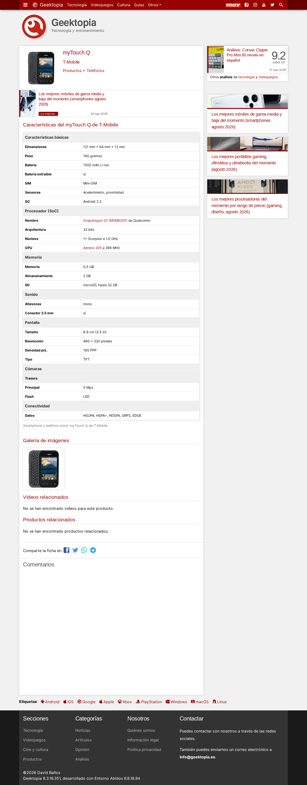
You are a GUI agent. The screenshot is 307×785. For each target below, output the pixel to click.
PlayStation (151, 701)
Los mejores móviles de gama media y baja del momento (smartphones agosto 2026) (72, 99)
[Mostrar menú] (26, 5)
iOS (70, 701)
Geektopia (50, 5)
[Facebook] (247, 4)
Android (52, 701)
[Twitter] (273, 4)
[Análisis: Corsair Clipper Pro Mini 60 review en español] (215, 59)
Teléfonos (95, 70)
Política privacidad (144, 749)
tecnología (246, 77)
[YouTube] (264, 4)
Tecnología (77, 4)
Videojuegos (102, 4)
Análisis (82, 759)
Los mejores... (48, 113)
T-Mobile (71, 62)
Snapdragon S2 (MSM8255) (105, 220)
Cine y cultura (35, 749)
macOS (202, 701)
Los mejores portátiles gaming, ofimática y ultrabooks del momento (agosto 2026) (244, 163)
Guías (139, 4)
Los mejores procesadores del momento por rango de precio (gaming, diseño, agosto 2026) (247, 205)
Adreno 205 (92, 248)
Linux (222, 701)
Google (88, 701)
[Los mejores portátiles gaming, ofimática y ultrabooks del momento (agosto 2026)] (247, 143)
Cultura (123, 4)
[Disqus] (111, 633)
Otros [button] (153, 4)
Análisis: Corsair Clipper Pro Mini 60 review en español (247, 55)
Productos (72, 70)
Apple (108, 701)
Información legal (143, 739)
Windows (179, 701)
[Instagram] (255, 4)
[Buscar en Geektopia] (281, 4)
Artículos (83, 739)
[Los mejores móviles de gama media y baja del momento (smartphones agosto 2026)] (27, 103)
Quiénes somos (141, 730)
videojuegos (268, 77)
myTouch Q (76, 52)
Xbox (127, 701)
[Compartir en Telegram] (93, 550)
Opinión (82, 749)
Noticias (82, 730)
